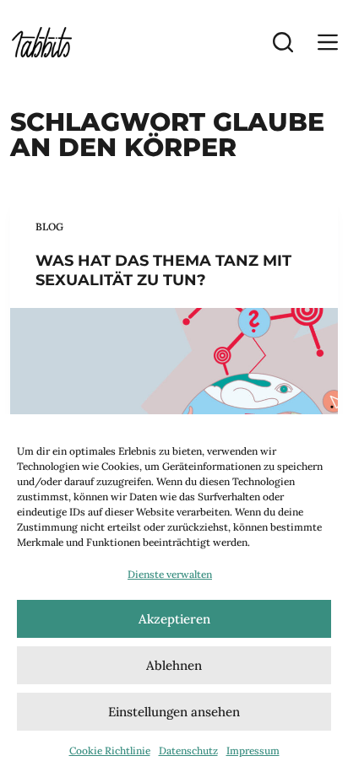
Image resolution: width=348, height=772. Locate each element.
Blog (49, 226)
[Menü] (328, 42)
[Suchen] (283, 42)
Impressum (253, 750)
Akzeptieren (174, 619)
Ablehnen (174, 665)
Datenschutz (188, 750)
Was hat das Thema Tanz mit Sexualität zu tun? (163, 270)
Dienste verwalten (170, 574)
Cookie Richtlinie (109, 750)
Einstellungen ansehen (174, 712)
